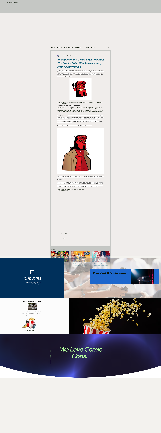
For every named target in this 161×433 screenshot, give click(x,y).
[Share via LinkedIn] (64, 188)
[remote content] (80, 160)
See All (108, 199)
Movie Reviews (67, 184)
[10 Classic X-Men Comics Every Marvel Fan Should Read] (80, 207)
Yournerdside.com (12, 2)
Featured (59, 47)
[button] (108, 47)
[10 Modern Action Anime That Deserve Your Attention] (101, 207)
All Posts (53, 47)
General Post (60, 184)
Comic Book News (68, 47)
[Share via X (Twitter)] (61, 188)
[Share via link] (67, 188)
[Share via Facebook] (57, 188)
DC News (93, 47)
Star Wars (86, 47)
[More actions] (103, 56)
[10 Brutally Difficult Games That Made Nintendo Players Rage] (60, 207)
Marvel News (78, 47)
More (99, 47)
